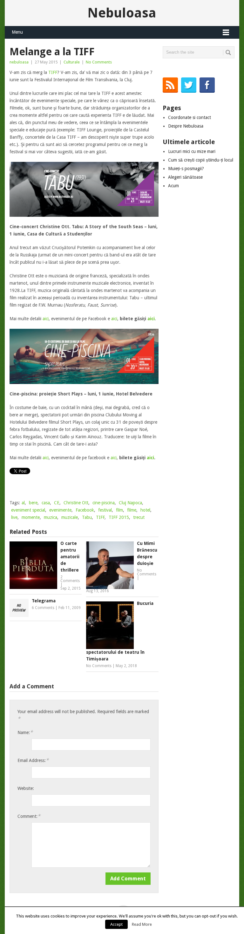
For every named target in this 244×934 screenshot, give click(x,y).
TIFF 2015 (119, 517)
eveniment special (28, 510)
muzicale (69, 517)
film (119, 510)
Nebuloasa (121, 13)
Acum (173, 185)
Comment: (28, 816)
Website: (25, 788)
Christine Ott (76, 502)
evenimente (60, 510)
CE (56, 502)
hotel (145, 510)
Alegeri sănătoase (185, 177)
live (14, 517)
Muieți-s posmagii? (186, 168)
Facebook (85, 510)
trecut (139, 517)
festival (105, 510)
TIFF (52, 72)
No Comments (99, 62)
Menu (17, 32)
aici (46, 318)
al (23, 502)
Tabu (87, 517)
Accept (116, 924)
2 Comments (70, 579)
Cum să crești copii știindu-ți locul (200, 159)
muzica (50, 517)
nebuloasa (19, 62)
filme (131, 510)
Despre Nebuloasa (185, 126)
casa (46, 502)
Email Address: (33, 760)
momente (31, 517)
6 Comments (43, 608)
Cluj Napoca (130, 502)
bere (33, 502)
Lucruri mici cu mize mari (191, 151)
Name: (25, 732)
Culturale (72, 62)
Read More (142, 924)
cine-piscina (103, 502)
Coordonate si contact (189, 117)
